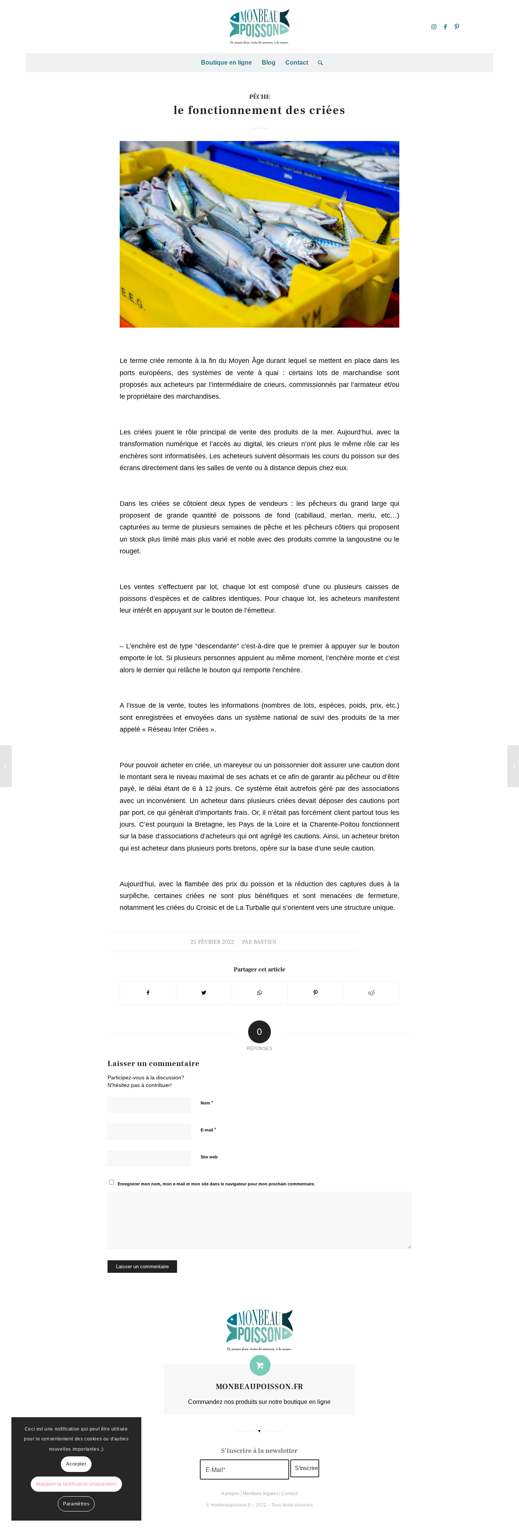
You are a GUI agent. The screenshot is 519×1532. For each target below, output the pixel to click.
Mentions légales (260, 1493)
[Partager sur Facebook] (148, 992)
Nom (207, 1103)
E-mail (208, 1130)
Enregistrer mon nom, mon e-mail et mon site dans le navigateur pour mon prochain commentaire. (216, 1184)
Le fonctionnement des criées (259, 110)
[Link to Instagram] (434, 26)
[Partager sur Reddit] (371, 992)
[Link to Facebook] (445, 26)
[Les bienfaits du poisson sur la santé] (513, 766)
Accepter (76, 1464)
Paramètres (76, 1504)
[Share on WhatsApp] (260, 992)
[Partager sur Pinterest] (315, 992)
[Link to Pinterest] (456, 26)
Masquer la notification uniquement (76, 1484)
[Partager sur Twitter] (204, 992)
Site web (209, 1157)
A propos (230, 1493)
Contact (289, 1493)
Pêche (259, 97)
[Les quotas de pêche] (6, 766)
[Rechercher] (318, 62)
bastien (264, 942)
